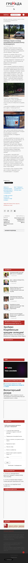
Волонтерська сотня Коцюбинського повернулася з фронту (19, 220)
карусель (17, 203)
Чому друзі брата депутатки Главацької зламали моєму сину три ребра (13, 475)
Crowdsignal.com (18, 465)
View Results (11, 465)
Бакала (10, 203)
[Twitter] (8, 211)
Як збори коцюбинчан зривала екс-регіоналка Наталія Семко (8, 222)
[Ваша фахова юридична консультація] (14, 525)
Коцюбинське (6, 205)
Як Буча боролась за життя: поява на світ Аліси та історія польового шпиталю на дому (17, 289)
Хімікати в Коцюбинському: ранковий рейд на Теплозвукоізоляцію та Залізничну (9, 190)
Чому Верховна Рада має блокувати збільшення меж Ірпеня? (17, 298)
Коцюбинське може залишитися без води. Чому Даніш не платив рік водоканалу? (17, 306)
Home (6, 19)
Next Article (19, 216)
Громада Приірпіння (9, 531)
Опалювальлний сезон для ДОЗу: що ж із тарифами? (16, 273)
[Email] (14, 211)
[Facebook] (5, 211)
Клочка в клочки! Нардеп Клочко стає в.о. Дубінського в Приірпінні (17, 315)
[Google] (11, 211)
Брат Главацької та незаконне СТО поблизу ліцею (18, 188)
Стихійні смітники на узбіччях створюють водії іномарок (8, 198)
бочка (14, 203)
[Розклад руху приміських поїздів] (12, 383)
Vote (7, 462)
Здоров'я (10, 19)
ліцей (11, 205)
